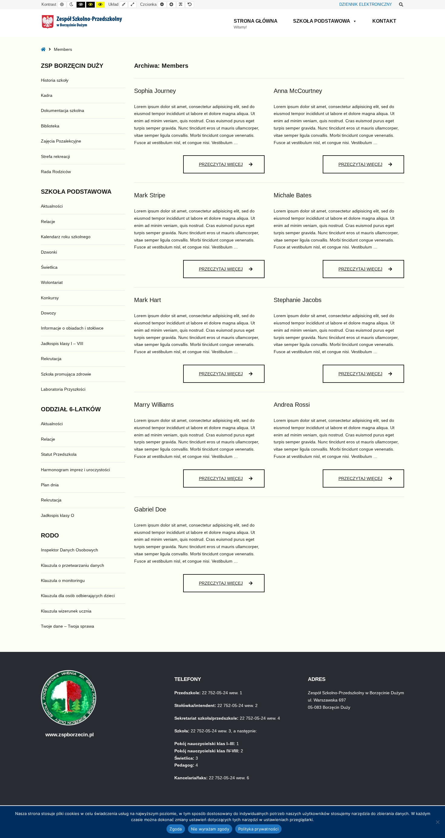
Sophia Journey (155, 90)
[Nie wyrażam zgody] (437, 822)
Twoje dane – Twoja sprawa (67, 626)
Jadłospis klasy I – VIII (62, 343)
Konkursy (50, 297)
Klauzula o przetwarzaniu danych (72, 565)
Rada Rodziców (56, 171)
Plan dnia (50, 484)
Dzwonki (49, 252)
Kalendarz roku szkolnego (66, 236)
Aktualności (52, 206)
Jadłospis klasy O (57, 515)
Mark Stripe (149, 195)
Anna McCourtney (298, 90)
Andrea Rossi (292, 404)
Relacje (48, 221)
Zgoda (176, 828)
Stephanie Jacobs (297, 300)
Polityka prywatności (258, 828)
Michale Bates (293, 195)
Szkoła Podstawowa (321, 21)
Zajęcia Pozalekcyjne (61, 141)
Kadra (46, 95)
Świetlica (49, 267)
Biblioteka (50, 125)
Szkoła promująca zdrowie (66, 374)
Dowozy (48, 313)
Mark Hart (147, 300)
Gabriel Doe (150, 509)
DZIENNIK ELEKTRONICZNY (365, 4)
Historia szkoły (54, 80)
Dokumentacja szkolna (62, 110)
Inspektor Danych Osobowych (69, 549)
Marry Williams (154, 404)
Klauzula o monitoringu (63, 580)
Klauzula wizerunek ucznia (66, 611)
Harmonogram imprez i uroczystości (75, 469)
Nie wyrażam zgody (210, 828)
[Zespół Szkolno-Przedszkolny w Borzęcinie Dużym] (82, 22)
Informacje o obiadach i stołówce (72, 328)
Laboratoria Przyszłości (63, 389)
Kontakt (384, 21)
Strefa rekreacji (55, 156)
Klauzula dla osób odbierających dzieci (78, 595)
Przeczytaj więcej (230, 167)
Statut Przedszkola (59, 454)
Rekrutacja (51, 358)
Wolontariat (52, 282)
